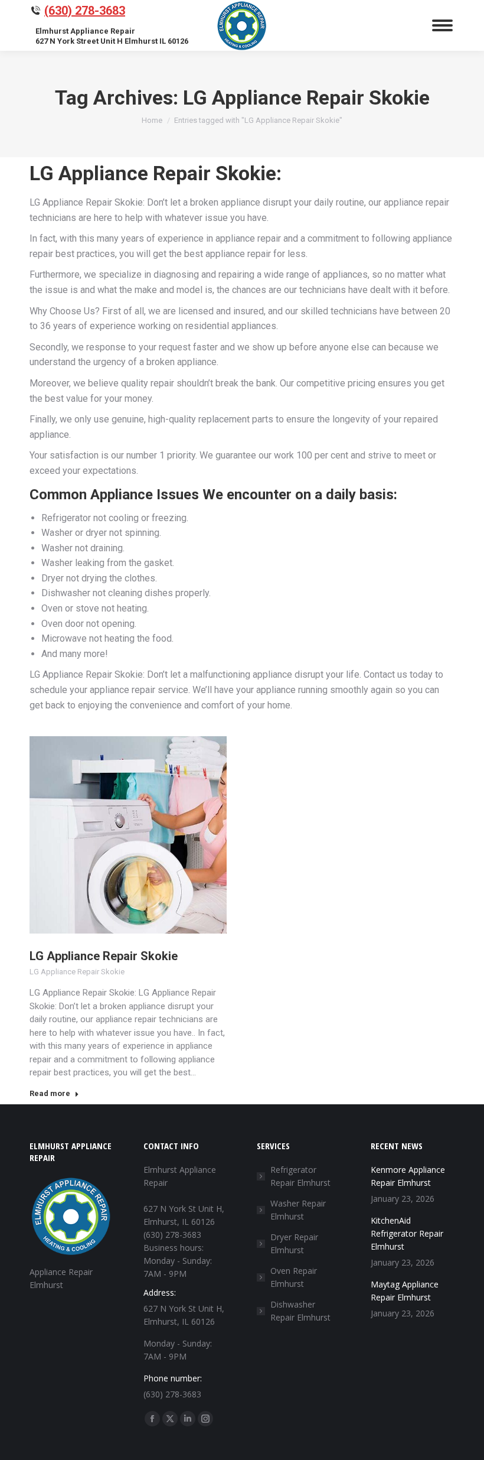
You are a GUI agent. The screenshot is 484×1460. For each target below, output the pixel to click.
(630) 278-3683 (84, 11)
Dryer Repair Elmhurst (294, 1243)
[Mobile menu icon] (442, 25)
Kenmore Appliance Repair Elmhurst (408, 1176)
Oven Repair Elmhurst (293, 1277)
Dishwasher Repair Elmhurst (300, 1311)
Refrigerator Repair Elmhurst (300, 1176)
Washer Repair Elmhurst (298, 1210)
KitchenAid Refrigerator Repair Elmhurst (407, 1233)
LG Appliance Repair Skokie (104, 956)
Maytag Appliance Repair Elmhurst (405, 1291)
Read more (50, 1093)
